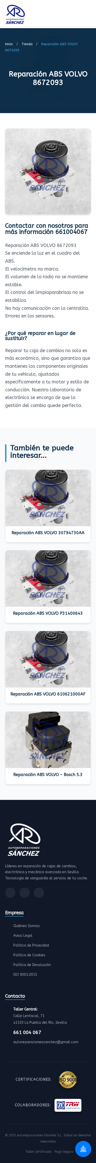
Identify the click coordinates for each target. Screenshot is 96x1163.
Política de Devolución (32, 965)
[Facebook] (10, 893)
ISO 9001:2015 (25, 974)
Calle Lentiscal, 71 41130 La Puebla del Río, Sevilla (40, 1016)
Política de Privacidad (31, 945)
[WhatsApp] (39, 893)
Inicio (9, 44)
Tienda (27, 44)
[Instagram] (24, 893)
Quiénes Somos (26, 926)
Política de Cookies (29, 955)
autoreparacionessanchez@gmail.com (45, 1042)
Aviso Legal (23, 935)
